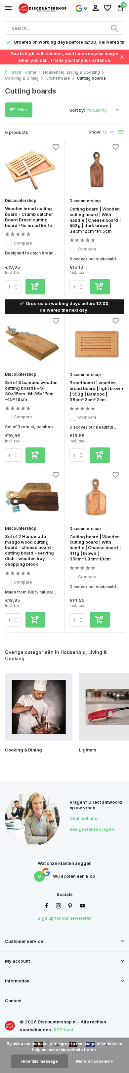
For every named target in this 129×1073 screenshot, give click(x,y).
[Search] (114, 28)
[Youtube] (82, 906)
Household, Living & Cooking (71, 72)
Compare (23, 243)
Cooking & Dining (22, 78)
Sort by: (77, 110)
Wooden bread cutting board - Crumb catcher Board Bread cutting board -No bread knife (29, 217)
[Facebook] (46, 906)
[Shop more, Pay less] (43, 8)
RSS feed (63, 1029)
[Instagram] (58, 906)
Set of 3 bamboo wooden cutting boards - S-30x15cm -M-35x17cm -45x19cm (31, 391)
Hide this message (39, 1061)
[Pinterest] (70, 906)
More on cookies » (94, 1061)
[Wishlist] (107, 8)
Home (30, 72)
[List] (121, 132)
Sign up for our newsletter (64, 918)
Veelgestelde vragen (91, 829)
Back (16, 72)
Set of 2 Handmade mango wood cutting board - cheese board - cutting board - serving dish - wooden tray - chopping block (29, 550)
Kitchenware (57, 78)
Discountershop (20, 200)
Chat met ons (83, 818)
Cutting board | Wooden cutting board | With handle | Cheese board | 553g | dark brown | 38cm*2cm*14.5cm (95, 220)
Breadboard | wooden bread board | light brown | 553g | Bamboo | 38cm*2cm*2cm (96, 391)
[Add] (35, 286)
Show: (95, 131)
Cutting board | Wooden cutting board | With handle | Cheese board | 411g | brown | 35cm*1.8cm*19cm (95, 548)
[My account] (95, 8)
